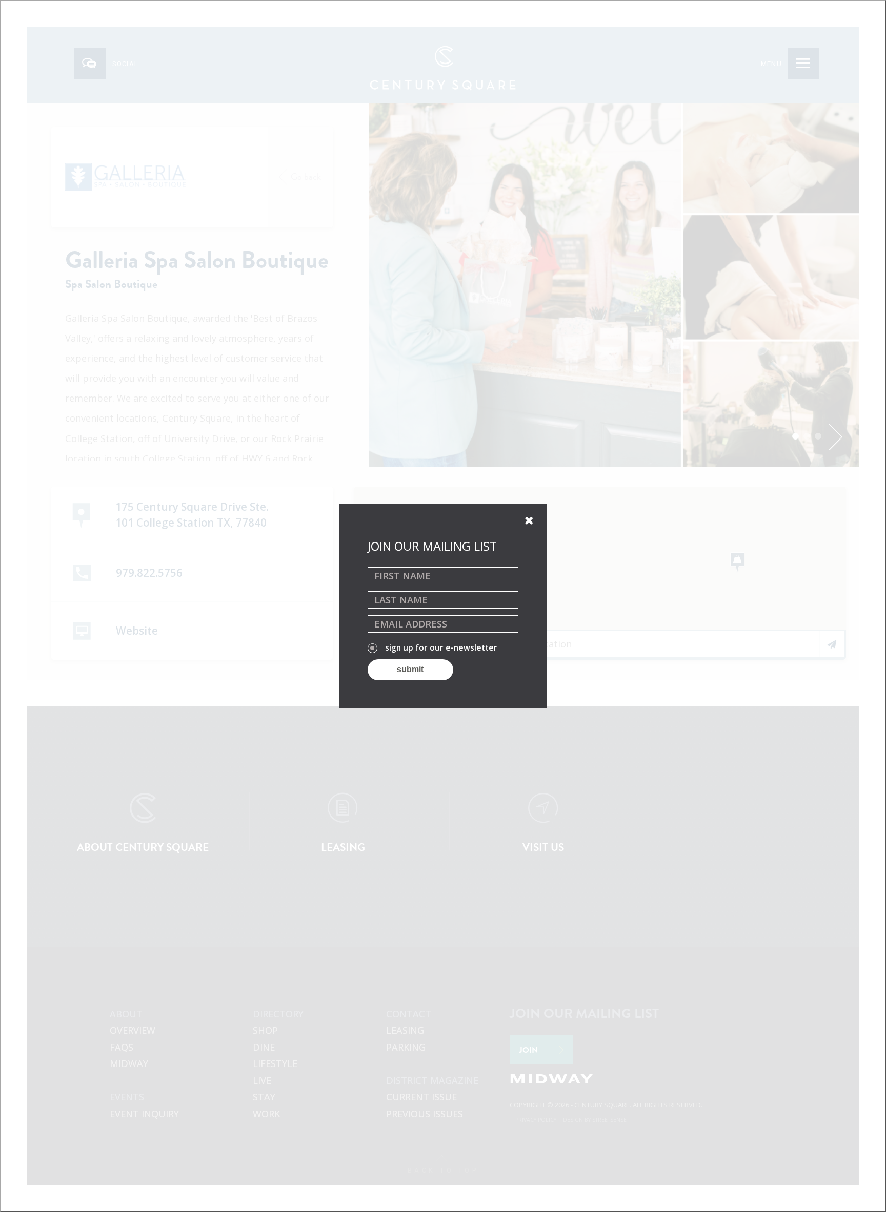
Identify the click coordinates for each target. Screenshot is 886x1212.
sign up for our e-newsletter (441, 648)
